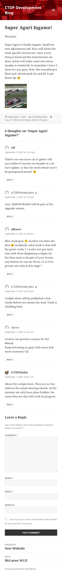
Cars (7, 119)
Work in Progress (40, 119)
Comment (11, 435)
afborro (16, 229)
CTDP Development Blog (23, 10)
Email (9, 491)
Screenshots (25, 119)
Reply (10, 179)
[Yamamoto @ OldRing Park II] (31, 91)
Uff (13, 147)
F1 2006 (14, 119)
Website (9, 505)
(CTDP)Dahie (19, 372)
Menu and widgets (53, 13)
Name (9, 478)
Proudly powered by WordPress (20, 568)
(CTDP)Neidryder (39, 116)
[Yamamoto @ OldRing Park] (31, 103)
